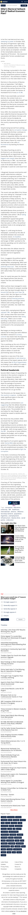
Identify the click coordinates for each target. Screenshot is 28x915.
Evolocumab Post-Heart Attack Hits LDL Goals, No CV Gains (13, 762)
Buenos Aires (16, 518)
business (4, 828)
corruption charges (20, 130)
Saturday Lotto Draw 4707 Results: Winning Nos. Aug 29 (13, 631)
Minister (12, 826)
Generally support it (10, 605)
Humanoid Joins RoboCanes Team (13, 806)
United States (10, 840)
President (9, 849)
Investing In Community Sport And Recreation (13, 650)
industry (11, 837)
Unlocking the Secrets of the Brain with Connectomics (20, 559)
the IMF (3, 431)
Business (3, 5)
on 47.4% (20, 92)
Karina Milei (9, 443)
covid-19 (19, 828)
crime (22, 840)
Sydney (3, 849)
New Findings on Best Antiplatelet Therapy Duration (13, 663)
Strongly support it (10, 602)
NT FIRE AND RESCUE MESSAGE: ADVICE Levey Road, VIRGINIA (12, 723)
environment (5, 826)
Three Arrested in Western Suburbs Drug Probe (13, 710)
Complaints (18, 869)
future (23, 846)
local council (4, 831)
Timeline (4, 625)
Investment (13, 834)
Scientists (17, 846)
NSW (3, 823)
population (17, 514)
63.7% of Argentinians (19, 362)
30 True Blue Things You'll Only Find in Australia (19, 549)
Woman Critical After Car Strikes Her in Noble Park (14, 789)
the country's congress (8, 395)
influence (20, 512)
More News (14, 810)
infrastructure (5, 518)
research (23, 820)
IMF (10, 509)
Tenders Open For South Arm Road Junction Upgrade (13, 656)
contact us (12, 911)
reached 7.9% (5, 312)
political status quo (7, 267)
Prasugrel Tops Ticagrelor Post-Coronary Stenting (12, 677)
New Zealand (20, 843)
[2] (20, 897)
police (10, 820)
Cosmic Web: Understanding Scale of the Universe (20, 538)
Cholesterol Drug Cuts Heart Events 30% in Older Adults (13, 769)
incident (4, 855)
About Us (17, 867)
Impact (9, 852)
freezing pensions (18, 298)
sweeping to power (7, 41)
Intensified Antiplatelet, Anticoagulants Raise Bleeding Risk (13, 643)
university (4, 509)
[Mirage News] (4, 2)
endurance (9, 520)
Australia (4, 817)
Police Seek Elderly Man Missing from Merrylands (12, 716)
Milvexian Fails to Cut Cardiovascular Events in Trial (11, 696)
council (10, 828)
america (13, 512)
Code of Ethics (19, 862)
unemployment (14, 516)
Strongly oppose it (10, 612)
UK (14, 828)
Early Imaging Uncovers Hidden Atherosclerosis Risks (12, 735)
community (4, 820)
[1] (18, 897)
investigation (18, 837)
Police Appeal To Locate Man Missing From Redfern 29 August (12, 781)
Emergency (4, 843)
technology (4, 837)
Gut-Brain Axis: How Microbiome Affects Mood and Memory (21, 528)
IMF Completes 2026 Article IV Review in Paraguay (11, 702)
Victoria (8, 823)
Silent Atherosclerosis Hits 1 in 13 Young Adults (13, 742)
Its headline (17, 237)
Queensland (19, 826)
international (5, 512)
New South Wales (14, 831)
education (17, 507)
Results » (21, 619)
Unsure (6, 615)
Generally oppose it (10, 609)
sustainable (12, 843)
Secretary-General (7, 514)
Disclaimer (4, 869)
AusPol (3, 840)
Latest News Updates (4, 863)
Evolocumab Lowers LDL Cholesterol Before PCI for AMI (14, 775)
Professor (14, 823)
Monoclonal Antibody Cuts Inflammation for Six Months (11, 749)
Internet (19, 852)
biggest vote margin (7, 158)
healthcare (15, 509)
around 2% (4, 292)
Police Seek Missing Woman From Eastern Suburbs (13, 800)
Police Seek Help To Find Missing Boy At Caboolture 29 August (12, 670)
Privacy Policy (5, 867)
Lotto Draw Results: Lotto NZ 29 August (12, 689)
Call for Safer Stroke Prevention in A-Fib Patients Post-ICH (13, 729)
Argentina (4, 516)
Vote (5, 619)
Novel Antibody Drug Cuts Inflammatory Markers (10, 756)
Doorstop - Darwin (7, 795)
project (17, 840)
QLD (12, 846)
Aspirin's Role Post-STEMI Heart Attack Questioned (12, 683)
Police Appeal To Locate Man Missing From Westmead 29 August (13, 637)
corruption (8, 507)
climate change (17, 849)
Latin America (20, 358)
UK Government (5, 846)
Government (11, 817)
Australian (16, 820)
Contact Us (18, 864)
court (14, 852)
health (20, 823)
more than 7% (19, 292)
